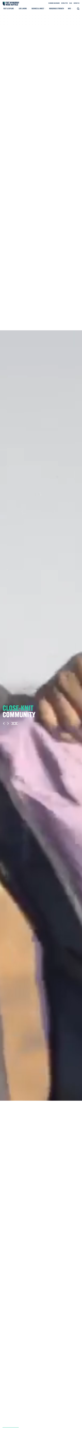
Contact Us (76, 3)
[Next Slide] (8, 723)
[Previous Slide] (4, 723)
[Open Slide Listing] (14, 723)
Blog (70, 3)
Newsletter (64, 3)
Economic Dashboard (54, 3)
